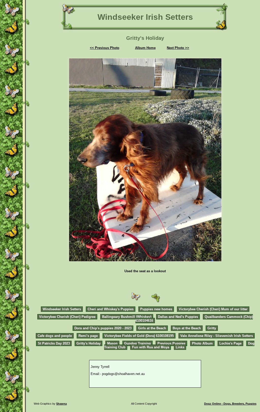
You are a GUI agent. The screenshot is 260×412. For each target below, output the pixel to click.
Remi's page (88, 336)
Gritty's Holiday (88, 343)
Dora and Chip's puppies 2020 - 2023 (103, 328)
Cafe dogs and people (55, 336)
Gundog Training (137, 343)
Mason (112, 343)
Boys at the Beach (187, 328)
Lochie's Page (230, 343)
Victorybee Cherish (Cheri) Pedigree (67, 317)
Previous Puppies (171, 343)
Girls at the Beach (152, 328)
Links (180, 347)
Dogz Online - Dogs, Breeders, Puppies (230, 403)
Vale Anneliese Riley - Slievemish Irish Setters (216, 336)
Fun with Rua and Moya (150, 347)
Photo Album (202, 343)
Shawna (61, 403)
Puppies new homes (156, 309)
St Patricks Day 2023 (54, 343)
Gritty (211, 328)
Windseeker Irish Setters (62, 309)
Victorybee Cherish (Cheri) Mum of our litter (213, 309)
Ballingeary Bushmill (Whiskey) (126, 317)
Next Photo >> (178, 48)
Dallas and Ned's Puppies (178, 317)
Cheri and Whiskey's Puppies (111, 309)
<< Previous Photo (104, 48)
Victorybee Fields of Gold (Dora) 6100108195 (139, 336)
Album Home (145, 48)
